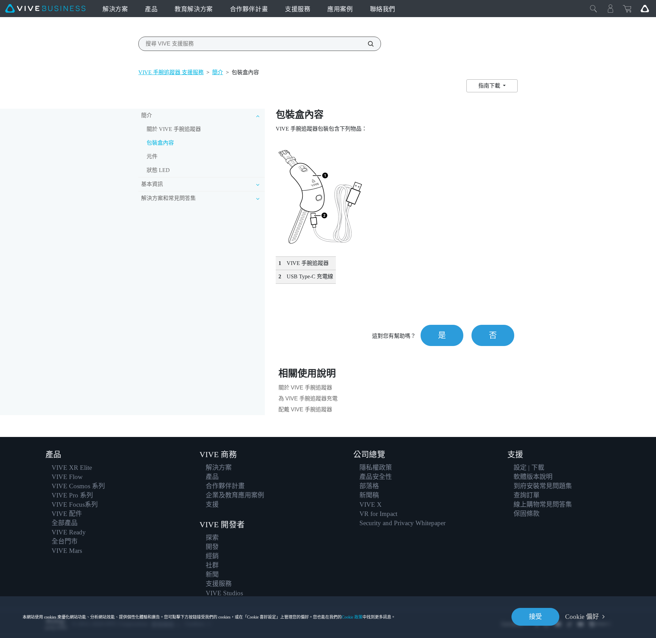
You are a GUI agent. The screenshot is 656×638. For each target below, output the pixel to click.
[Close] (593, 8)
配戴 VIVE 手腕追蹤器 (305, 409)
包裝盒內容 (160, 143)
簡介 (217, 72)
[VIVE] (45, 8)
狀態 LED (158, 170)
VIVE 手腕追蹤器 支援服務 (171, 72)
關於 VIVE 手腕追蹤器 (174, 129)
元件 (152, 156)
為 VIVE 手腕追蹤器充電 (308, 398)
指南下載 (490, 86)
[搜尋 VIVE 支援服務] (367, 44)
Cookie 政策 (352, 617)
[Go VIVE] (644, 8)
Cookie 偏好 (582, 616)
